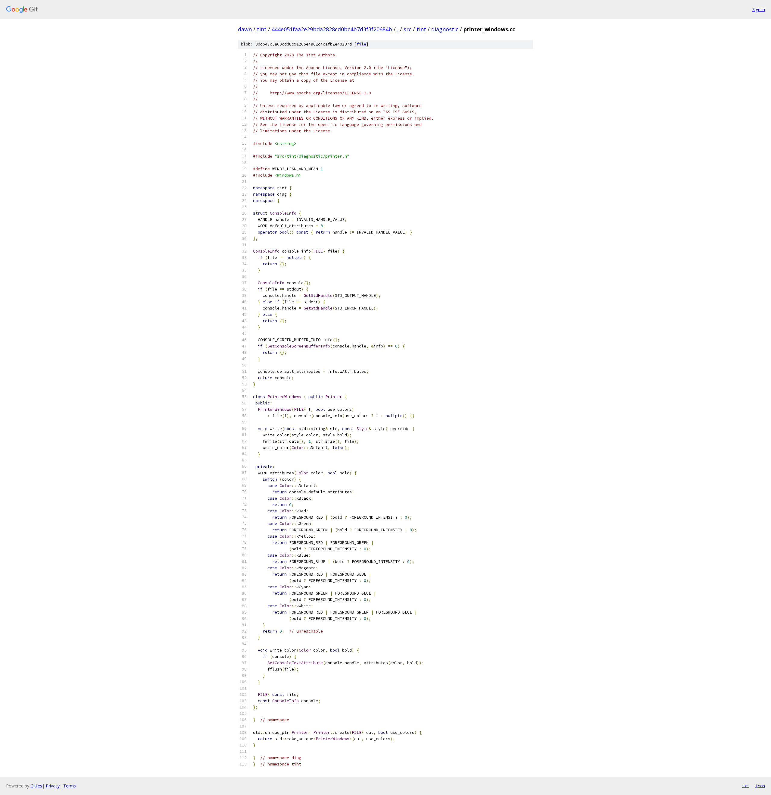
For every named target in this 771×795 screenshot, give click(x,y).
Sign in (758, 9)
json (760, 785)
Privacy (53, 786)
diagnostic (444, 29)
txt (745, 785)
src (407, 29)
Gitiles (36, 786)
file (361, 44)
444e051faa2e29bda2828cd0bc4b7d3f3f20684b (332, 29)
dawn (245, 29)
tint (262, 29)
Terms (69, 786)
